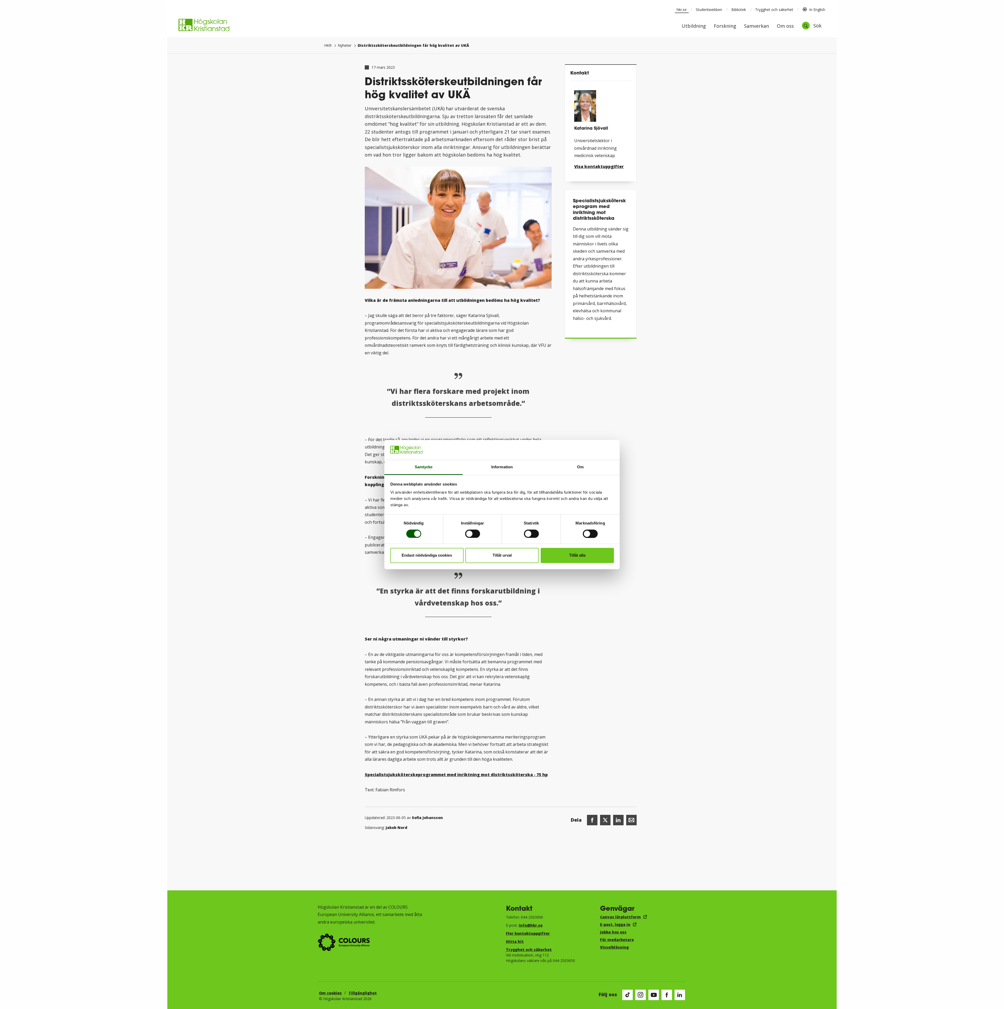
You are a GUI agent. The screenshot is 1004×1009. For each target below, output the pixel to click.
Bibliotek (738, 9)
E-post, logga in (615, 924)
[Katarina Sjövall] (600, 104)
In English (817, 9)
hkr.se (682, 9)
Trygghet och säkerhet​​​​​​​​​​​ (529, 949)
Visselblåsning (614, 947)
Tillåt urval (502, 555)
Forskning (725, 26)
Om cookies (330, 992)
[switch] (472, 533)
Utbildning (694, 26)
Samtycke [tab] (424, 467)
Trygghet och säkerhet (774, 9)
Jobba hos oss (613, 932)
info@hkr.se (531, 925)
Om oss (785, 26)
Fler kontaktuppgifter (528, 933)
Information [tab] (502, 467)
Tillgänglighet (363, 992)
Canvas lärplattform (620, 916)
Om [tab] (580, 467)
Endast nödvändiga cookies (427, 555)
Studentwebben (709, 9)
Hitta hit (515, 941)
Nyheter (344, 45)
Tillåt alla (577, 555)
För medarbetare (617, 939)
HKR (328, 45)
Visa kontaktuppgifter (599, 166)
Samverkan (756, 26)
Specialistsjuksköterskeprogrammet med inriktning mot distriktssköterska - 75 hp (456, 774)
